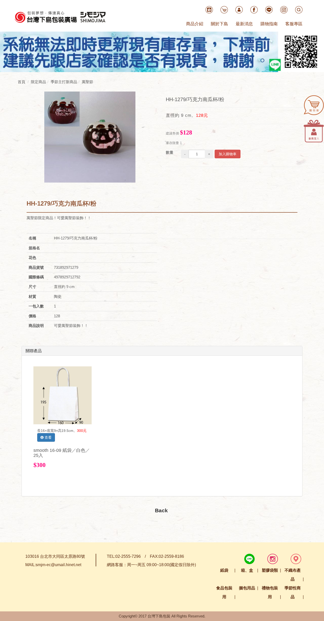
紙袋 (224, 570)
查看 (48, 437)
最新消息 (244, 23)
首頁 (21, 82)
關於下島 (219, 23)
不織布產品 (293, 574)
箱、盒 (247, 570)
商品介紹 (194, 23)
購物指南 (269, 23)
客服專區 (293, 23)
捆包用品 (247, 588)
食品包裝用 (224, 592)
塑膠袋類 (270, 570)
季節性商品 (293, 592)
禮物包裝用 (270, 592)
